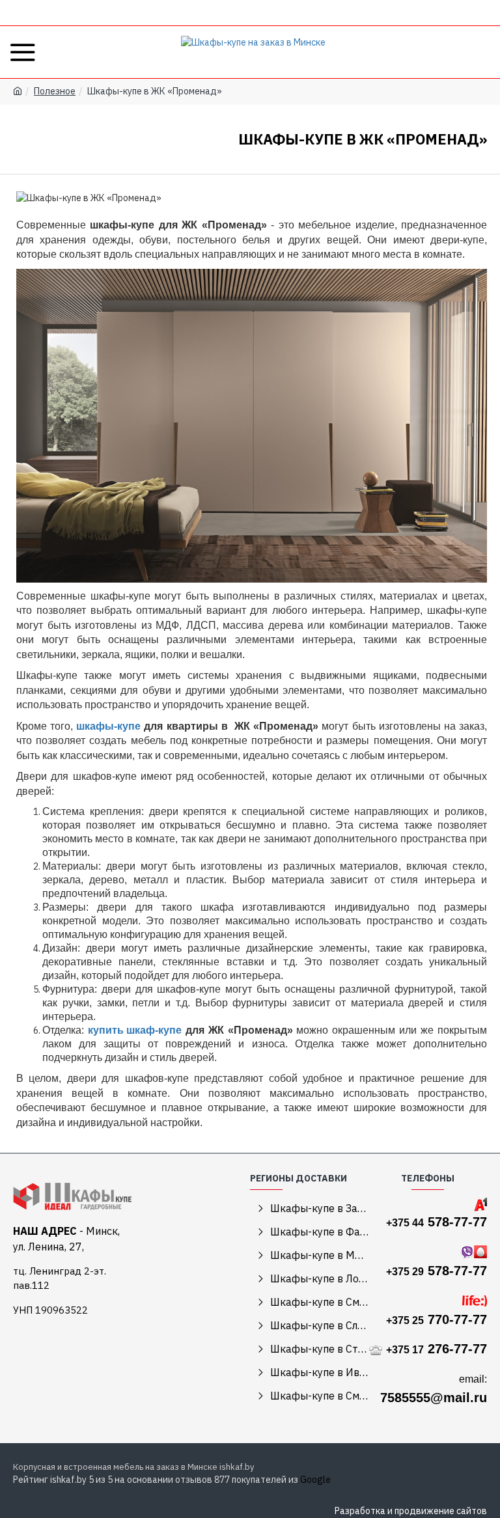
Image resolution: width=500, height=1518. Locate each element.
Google (315, 1479)
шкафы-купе (108, 726)
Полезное (55, 91)
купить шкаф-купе (135, 1030)
